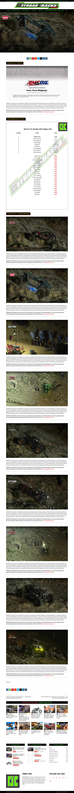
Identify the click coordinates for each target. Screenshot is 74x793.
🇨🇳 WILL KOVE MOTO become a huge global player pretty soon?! (36, 715)
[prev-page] (7, 737)
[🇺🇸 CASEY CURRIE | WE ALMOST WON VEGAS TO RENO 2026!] (24, 726)
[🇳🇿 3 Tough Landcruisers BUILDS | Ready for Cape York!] (11, 709)
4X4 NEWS (16, 13)
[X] (65, 1)
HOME (8, 10)
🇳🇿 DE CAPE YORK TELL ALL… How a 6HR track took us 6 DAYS (62, 715)
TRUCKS (34, 10)
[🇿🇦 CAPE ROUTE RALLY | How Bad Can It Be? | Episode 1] (49, 726)
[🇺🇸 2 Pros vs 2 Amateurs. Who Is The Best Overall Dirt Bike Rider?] (49, 709)
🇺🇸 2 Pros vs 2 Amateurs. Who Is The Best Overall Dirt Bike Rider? (49, 715)
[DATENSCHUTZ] (30, 761)
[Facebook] (55, 1)
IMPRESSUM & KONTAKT (38, 755)
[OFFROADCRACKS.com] (37, 5)
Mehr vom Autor (45, 702)
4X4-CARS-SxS (25, 10)
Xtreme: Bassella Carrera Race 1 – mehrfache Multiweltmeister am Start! (18, 697)
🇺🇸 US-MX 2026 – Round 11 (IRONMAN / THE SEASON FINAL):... (19, 755)
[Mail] (61, 1)
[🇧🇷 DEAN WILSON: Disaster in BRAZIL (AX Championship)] (62, 726)
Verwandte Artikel (30, 702)
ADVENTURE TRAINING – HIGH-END (54, 10)
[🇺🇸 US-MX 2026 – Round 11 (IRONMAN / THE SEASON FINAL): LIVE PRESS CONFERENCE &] (24, 709)
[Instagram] (59, 1)
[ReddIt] (36, 58)
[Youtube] (67, 1)
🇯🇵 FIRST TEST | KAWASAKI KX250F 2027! (36, 732)
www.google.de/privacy (48, 111)
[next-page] (8, 737)
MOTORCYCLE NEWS (21, 712)
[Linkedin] (43, 58)
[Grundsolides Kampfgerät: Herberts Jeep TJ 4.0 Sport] (30, 749)
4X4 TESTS (36, 751)
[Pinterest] (33, 58)
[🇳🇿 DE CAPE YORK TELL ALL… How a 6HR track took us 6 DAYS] (62, 709)
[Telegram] (38, 58)
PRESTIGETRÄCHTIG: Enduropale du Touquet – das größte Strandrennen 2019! (54, 697)
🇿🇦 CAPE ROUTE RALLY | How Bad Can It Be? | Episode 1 (48, 732)
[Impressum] (30, 756)
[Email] (41, 58)
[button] (66, 10)
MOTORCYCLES (16, 10)
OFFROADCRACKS (10, 49)
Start (7, 13)
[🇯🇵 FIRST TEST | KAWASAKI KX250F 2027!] (37, 726)
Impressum (36, 754)
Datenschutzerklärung (59, 791)
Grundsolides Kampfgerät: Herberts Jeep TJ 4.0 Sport (40, 749)
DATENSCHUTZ (37, 759)
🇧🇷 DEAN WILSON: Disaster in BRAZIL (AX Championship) (62, 732)
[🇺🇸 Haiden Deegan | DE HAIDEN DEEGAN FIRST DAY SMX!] (11, 726)
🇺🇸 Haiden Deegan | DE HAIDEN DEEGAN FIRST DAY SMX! (11, 732)
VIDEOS (40, 10)
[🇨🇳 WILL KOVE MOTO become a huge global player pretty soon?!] (37, 709)
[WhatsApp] (30, 58)
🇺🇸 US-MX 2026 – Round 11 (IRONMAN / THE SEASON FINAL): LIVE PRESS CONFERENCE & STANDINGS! (24, 717)
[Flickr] (57, 1)
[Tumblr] (63, 1)
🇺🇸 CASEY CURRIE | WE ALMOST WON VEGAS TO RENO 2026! (24, 732)
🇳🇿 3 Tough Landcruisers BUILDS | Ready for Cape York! (11, 715)
